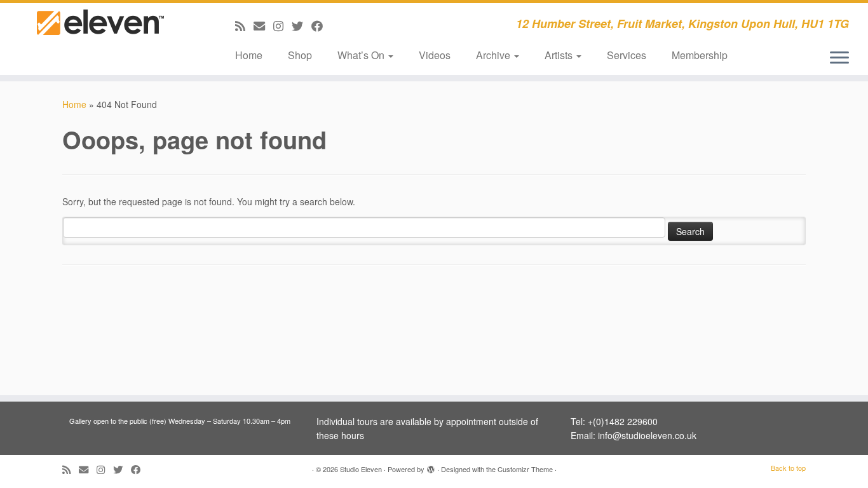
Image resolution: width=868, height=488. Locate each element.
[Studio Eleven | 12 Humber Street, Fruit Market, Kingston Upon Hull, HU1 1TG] (100, 33)
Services (626, 55)
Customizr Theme (525, 469)
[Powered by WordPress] (430, 466)
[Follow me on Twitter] (301, 25)
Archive (494, 55)
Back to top (788, 468)
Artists (560, 55)
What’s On (362, 55)
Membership (700, 55)
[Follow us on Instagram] (282, 25)
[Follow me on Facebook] (321, 25)
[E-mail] (263, 25)
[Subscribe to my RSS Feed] (244, 25)
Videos (435, 55)
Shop (300, 55)
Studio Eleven (361, 469)
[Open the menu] (839, 58)
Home (248, 55)
